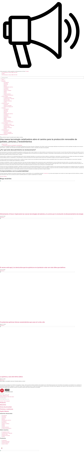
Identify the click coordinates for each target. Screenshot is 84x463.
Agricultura (6, 83)
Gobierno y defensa (7, 90)
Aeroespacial (6, 82)
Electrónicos (6, 89)
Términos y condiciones (6, 409)
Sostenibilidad (19, 145)
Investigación (13, 145)
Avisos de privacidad (6, 407)
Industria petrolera (7, 93)
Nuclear (5, 92)
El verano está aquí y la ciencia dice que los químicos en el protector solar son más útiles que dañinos (32, 267)
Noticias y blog (6, 99)
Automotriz (6, 84)
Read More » (2, 217)
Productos (3, 402)
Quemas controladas (7, 105)
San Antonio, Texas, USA (4, 394)
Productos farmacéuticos (8, 95)
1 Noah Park (2, 393)
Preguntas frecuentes (8, 100)
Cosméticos (6, 88)
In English (27, 71)
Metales (5, 91)
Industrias (3, 81)
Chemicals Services (5, 103)
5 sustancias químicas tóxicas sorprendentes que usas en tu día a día (22, 322)
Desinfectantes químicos (8, 113)
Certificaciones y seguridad (9, 98)
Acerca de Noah (5, 96)
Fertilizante (6, 104)
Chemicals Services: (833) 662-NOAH (7, 396)
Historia (5, 102)
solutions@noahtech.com (4, 399)
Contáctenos (46, 173)
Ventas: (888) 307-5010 (4, 395)
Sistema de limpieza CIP (8, 106)
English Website (4, 411)
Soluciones (3, 404)
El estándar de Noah (7, 97)
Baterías (5, 85)
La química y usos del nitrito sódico (11, 377)
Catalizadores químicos (6, 145)
